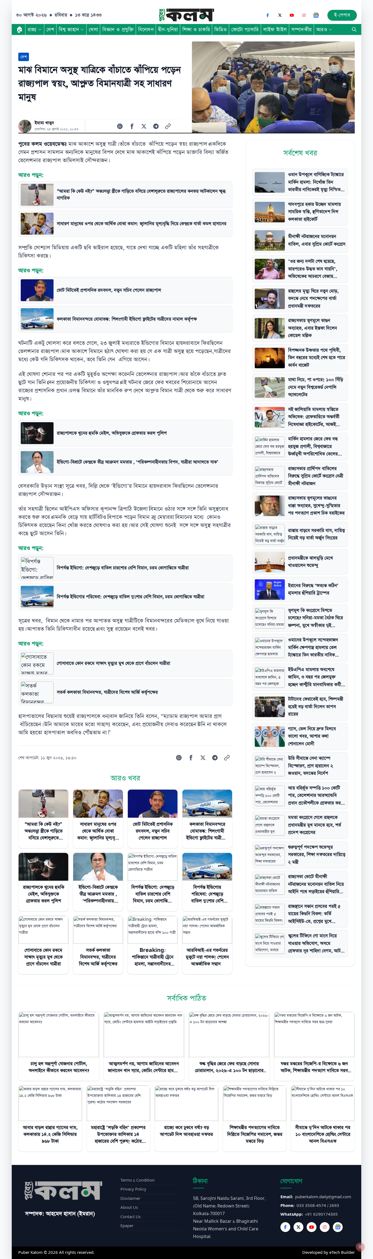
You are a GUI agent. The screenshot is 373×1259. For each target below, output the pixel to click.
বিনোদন (146, 29)
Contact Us (130, 1217)
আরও (321, 29)
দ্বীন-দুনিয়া (168, 29)
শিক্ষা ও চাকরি (196, 29)
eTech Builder (342, 1252)
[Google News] (316, 15)
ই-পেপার (342, 15)
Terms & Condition (137, 1180)
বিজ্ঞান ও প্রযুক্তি (118, 29)
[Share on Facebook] (131, 126)
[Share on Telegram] (155, 126)
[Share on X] (143, 126)
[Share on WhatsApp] (119, 126)
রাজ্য (32, 29)
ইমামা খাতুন (44, 123)
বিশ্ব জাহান (69, 29)
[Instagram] (304, 15)
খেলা (93, 29)
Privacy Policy (133, 1189)
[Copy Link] (167, 126)
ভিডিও (220, 29)
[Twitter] (298, 1227)
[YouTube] (292, 15)
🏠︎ (19, 29)
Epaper (127, 1226)
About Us (129, 1207)
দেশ (50, 29)
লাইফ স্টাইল (275, 29)
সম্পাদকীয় (301, 29)
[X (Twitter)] (280, 15)
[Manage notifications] (360, 1247)
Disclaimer (130, 1198)
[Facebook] (268, 15)
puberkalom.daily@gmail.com (323, 1197)
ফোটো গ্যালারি (245, 29)
